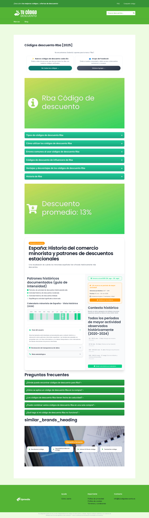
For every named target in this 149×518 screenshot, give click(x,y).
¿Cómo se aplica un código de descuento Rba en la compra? (54, 390)
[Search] (134, 13)
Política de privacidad (96, 499)
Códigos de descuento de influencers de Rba (49, 160)
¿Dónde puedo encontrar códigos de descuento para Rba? (53, 382)
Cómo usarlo (66, 499)
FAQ (118, 3)
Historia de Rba (34, 176)
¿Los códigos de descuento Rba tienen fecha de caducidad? (54, 397)
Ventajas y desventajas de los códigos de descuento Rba (55, 168)
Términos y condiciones (97, 504)
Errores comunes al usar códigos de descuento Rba (52, 151)
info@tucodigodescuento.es (124, 499)
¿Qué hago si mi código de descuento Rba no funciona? (52, 412)
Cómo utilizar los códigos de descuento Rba (49, 143)
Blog (26, 22)
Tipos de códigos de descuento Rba (44, 135)
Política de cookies (95, 501)
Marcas (17, 22)
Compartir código (129, 3)
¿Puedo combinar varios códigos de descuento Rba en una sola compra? (60, 405)
